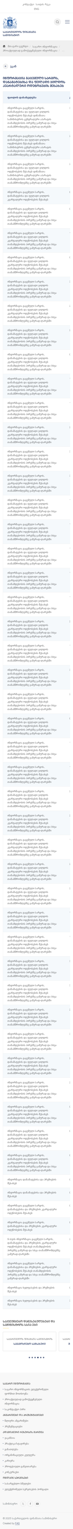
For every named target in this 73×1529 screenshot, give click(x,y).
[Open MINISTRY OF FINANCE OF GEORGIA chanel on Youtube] (37, 1503)
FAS (17, 1523)
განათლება (11, 1449)
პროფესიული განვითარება (20, 1466)
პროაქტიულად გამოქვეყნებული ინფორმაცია (30, 50)
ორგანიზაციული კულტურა (20, 1454)
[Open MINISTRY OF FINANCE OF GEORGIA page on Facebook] (30, 1503)
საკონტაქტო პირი (15, 1409)
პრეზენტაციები (13, 1426)
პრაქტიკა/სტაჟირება (17, 1443)
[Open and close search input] (57, 22)
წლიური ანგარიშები (16, 1420)
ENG (36, 8)
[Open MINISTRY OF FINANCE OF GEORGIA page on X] (23, 1503)
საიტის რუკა (43, 4)
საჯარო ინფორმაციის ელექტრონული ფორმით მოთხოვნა (26, 1391)
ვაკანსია (10, 1437)
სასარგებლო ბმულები (18, 1483)
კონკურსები (12, 1472)
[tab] (29, 1357)
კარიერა (9, 1460)
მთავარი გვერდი (18, 46)
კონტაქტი (28, 4)
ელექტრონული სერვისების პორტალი (26, 1489)
